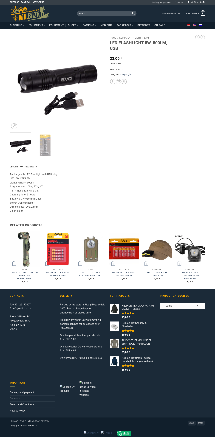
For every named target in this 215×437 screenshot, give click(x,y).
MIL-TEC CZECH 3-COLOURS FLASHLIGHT (91, 274)
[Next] (99, 82)
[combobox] (182, 306)
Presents (143, 25)
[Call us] (197, 2)
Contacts (179, 2)
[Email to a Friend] (118, 81)
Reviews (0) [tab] (31, 167)
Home (113, 38)
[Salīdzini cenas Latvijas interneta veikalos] (88, 388)
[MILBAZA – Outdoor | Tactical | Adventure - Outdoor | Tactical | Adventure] (41, 13)
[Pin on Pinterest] (124, 81)
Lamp (147, 38)
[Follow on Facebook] (188, 2)
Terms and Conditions (22, 404)
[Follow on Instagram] (191, 2)
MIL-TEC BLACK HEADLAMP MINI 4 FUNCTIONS (190, 275)
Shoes (72, 25)
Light (138, 38)
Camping (88, 25)
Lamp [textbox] (180, 305)
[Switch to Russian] (201, 25)
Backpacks (123, 25)
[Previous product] (203, 37)
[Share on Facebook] (112, 81)
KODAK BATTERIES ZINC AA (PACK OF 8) (124, 274)
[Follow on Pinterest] (200, 2)
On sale (159, 25)
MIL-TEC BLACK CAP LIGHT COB (157, 274)
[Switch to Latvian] (189, 25)
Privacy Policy (17, 410)
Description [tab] (16, 167)
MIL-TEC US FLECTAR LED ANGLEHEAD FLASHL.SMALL (25, 275)
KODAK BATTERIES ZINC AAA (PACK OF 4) (58, 274)
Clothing (16, 25)
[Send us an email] (194, 2)
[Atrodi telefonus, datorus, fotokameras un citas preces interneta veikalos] (108, 433)
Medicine (106, 25)
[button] (171, 13)
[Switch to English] (195, 25)
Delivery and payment (161, 2)
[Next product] (197, 37)
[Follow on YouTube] (203, 2)
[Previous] (16, 82)
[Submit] (133, 13)
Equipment (35, 25)
